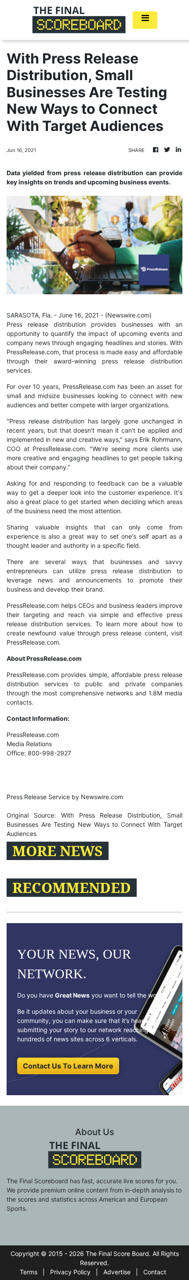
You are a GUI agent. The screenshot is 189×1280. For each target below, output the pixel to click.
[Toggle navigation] (145, 20)
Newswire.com (128, 315)
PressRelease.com (33, 642)
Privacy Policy (70, 1272)
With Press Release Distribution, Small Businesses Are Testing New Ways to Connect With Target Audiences (94, 824)
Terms (28, 1272)
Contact (154, 1272)
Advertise (117, 1272)
